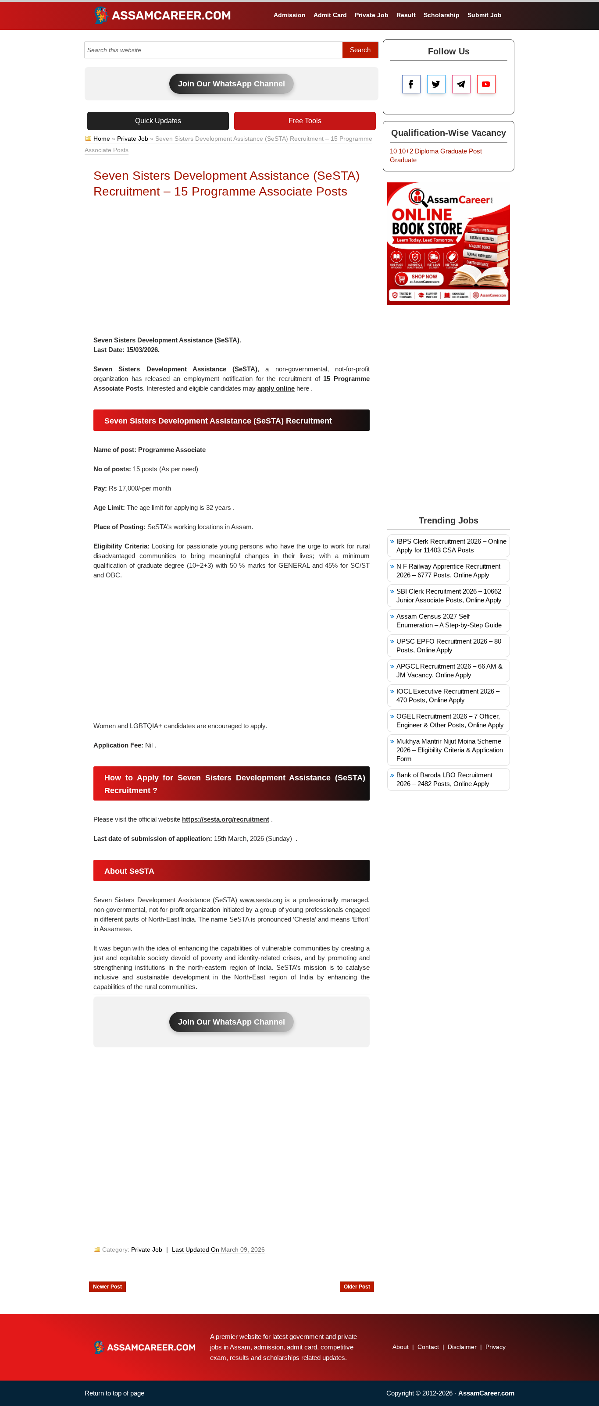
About (400, 1346)
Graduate (453, 151)
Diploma (427, 151)
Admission (290, 14)
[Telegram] (461, 84)
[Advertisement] (231, 269)
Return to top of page (114, 1393)
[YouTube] (486, 84)
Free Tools (305, 121)
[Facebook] (411, 84)
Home (101, 138)
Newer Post (107, 1287)
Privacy (495, 1346)
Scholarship (442, 14)
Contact (428, 1346)
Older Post (357, 1287)
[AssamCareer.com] (144, 1347)
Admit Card (330, 14)
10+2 (406, 151)
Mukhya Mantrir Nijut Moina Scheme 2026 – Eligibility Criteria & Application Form (449, 749)
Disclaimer (462, 1346)
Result (406, 14)
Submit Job (484, 14)
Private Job (372, 14)
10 (393, 151)
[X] (436, 84)
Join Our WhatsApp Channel (231, 83)
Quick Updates (158, 121)
